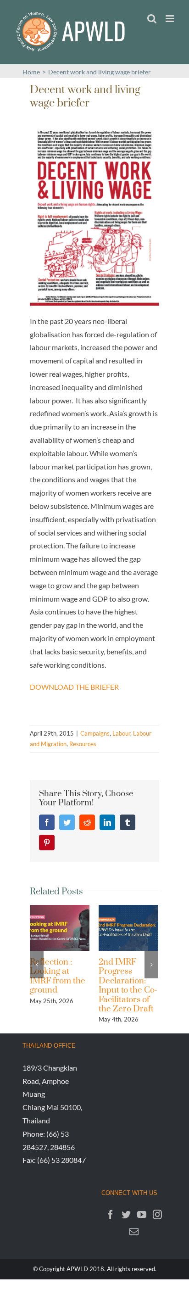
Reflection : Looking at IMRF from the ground (57, 976)
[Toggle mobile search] (151, 18)
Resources (82, 744)
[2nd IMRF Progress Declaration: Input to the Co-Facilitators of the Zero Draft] (128, 926)
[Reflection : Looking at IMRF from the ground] (59, 926)
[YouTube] (141, 1214)
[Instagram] (157, 1214)
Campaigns (95, 733)
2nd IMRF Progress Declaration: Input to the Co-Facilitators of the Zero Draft (128, 985)
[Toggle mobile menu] (170, 18)
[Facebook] (110, 1214)
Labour (121, 733)
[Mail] (134, 1231)
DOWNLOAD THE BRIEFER (74, 686)
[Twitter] (126, 1214)
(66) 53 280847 (61, 1159)
